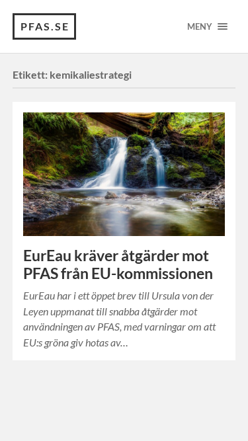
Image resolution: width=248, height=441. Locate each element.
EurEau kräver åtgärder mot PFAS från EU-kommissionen (118, 264)
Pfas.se (45, 26)
